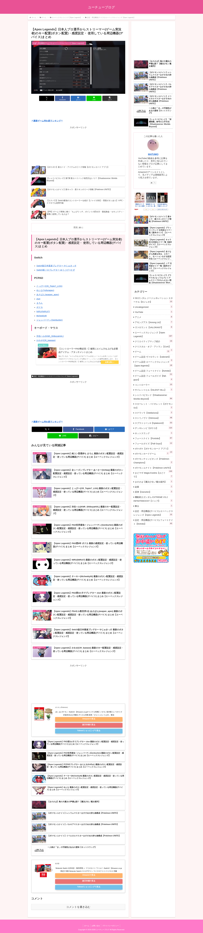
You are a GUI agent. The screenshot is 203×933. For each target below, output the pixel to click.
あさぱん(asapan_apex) (47, 294)
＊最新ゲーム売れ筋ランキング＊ (47, 121)
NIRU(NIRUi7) (43, 311)
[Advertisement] (78, 110)
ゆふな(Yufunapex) (45, 290)
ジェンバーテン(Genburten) (49, 320)
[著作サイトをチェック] (151, 182)
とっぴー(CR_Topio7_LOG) (49, 286)
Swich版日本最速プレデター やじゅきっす (56, 266)
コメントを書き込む (78, 906)
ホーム (86, 926)
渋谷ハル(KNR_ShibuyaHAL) (50, 336)
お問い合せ (96, 926)
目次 (76, 227)
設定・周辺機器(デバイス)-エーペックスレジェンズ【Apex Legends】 (56, 376)
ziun (38, 299)
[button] (109, 98)
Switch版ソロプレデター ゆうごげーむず (55, 270)
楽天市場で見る (88, 724)
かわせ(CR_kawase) (46, 340)
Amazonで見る (88, 719)
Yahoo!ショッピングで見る (88, 730)
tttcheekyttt (41, 316)
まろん (39, 303)
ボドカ (39, 307)
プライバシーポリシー (110, 926)
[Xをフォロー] (154, 182)
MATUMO (153, 154)
